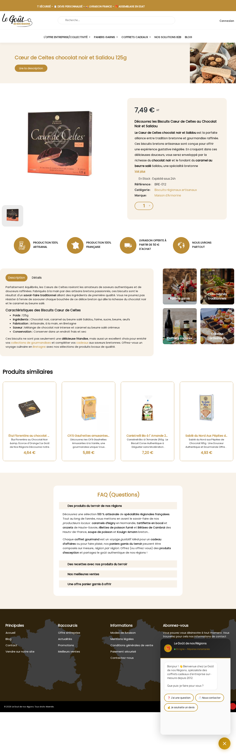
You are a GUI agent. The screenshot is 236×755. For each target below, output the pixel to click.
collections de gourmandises (31, 343)
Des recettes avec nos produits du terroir (97, 564)
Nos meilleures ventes (83, 574)
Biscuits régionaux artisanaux (176, 190)
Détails (37, 277)
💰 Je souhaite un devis (181, 707)
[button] (31, 68)
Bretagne (39, 347)
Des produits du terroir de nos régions (94, 506)
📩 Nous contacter (210, 697)
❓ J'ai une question (178, 697)
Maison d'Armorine (168, 195)
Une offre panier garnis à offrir (89, 584)
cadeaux (82, 343)
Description (16, 277)
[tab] (118, 505)
